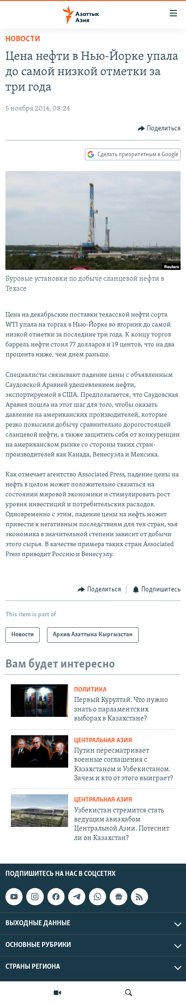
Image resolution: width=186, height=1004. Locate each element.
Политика (90, 690)
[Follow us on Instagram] (34, 896)
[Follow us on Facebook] (56, 896)
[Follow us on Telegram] (76, 896)
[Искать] (128, 992)
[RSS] (139, 896)
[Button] (159, 129)
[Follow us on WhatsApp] (97, 896)
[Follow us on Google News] (118, 896)
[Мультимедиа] (57, 992)
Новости (22, 39)
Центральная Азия (103, 740)
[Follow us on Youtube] (14, 896)
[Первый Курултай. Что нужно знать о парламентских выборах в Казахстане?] (39, 700)
